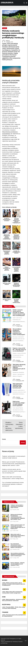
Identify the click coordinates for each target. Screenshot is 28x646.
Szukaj (4, 439)
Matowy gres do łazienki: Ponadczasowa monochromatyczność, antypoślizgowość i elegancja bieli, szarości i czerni (13, 463)
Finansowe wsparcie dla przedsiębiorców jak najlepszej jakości (14, 615)
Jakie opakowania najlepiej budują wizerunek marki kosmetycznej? (17, 386)
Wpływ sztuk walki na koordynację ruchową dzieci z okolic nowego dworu (13, 477)
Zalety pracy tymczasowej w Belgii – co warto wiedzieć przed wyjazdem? (19, 403)
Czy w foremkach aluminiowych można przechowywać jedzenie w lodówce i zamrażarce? (13, 484)
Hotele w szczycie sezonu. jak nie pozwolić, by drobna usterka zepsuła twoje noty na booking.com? (19, 312)
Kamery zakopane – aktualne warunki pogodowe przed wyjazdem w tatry (17, 564)
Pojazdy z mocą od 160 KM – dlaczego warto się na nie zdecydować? (19, 349)
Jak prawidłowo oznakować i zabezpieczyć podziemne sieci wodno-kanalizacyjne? (19, 331)
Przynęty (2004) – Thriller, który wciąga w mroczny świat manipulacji (13, 608)
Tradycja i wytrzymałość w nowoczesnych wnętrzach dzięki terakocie (13, 457)
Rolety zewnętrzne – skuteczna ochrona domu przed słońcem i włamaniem (13, 600)
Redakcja (8, 40)
